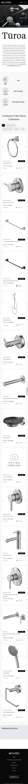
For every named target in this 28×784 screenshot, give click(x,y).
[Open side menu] (25, 2)
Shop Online (21, 161)
